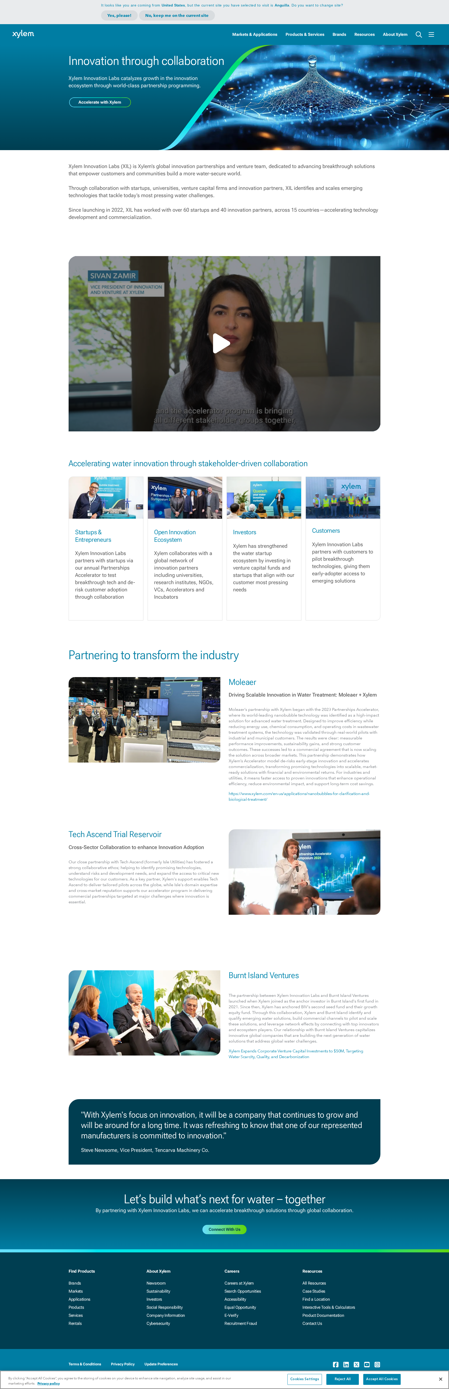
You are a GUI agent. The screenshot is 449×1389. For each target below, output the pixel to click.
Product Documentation (323, 1315)
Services (76, 1315)
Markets (76, 1291)
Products (76, 1307)
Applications (79, 1299)
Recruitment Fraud (240, 1323)
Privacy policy (48, 1383)
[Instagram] (377, 1364)
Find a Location (316, 1299)
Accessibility (235, 1299)
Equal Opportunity (240, 1307)
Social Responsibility (164, 1307)
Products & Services (305, 34)
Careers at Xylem (239, 1283)
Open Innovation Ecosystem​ (175, 536)
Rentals (75, 1323)
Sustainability (158, 1291)
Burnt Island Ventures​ (264, 975)
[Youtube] (367, 1364)
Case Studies (313, 1291)
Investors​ (244, 532)
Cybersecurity (158, 1323)
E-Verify (231, 1315)
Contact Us (312, 1323)
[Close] (440, 1379)
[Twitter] (356, 1364)
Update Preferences (161, 1364)
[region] (224, 1380)
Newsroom (156, 1283)
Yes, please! (119, 15)
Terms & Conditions (85, 1364)
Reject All (343, 1379)
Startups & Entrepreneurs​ (93, 536)
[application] (224, 343)
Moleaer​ (242, 682)
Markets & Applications (254, 34)
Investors (154, 1299)
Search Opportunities (242, 1291)
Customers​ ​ (326, 530)
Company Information (166, 1315)
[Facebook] (336, 1364)
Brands (339, 34)
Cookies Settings (304, 1379)
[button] (224, 343)
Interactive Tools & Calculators (328, 1307)
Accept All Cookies (382, 1379)
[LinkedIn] (346, 1364)
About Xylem (395, 34)
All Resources (314, 1283)
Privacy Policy (123, 1364)
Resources (364, 34)
